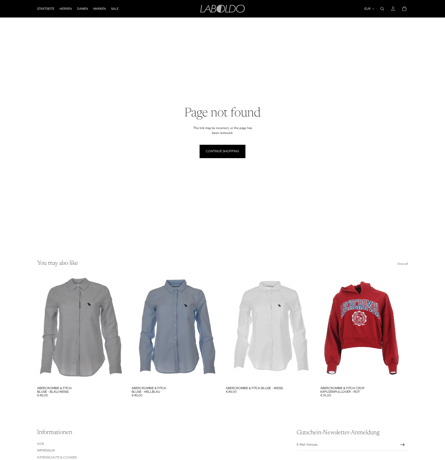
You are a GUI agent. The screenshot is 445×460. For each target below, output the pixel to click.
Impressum (46, 450)
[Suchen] (382, 8)
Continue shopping (222, 151)
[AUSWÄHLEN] (117, 375)
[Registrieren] (402, 444)
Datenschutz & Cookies (57, 457)
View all (402, 264)
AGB (40, 444)
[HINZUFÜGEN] (305, 375)
